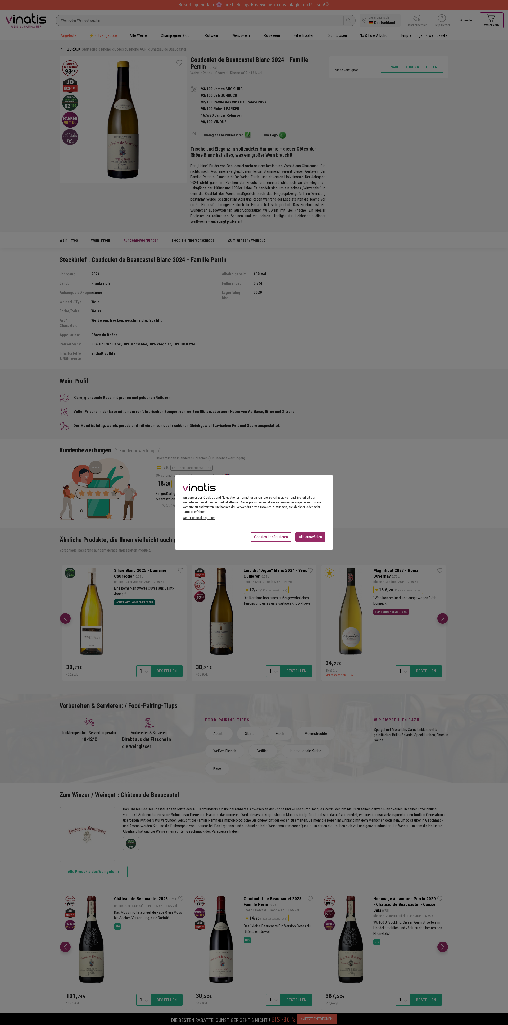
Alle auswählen (310, 537)
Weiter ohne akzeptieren (199, 518)
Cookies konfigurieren (271, 537)
